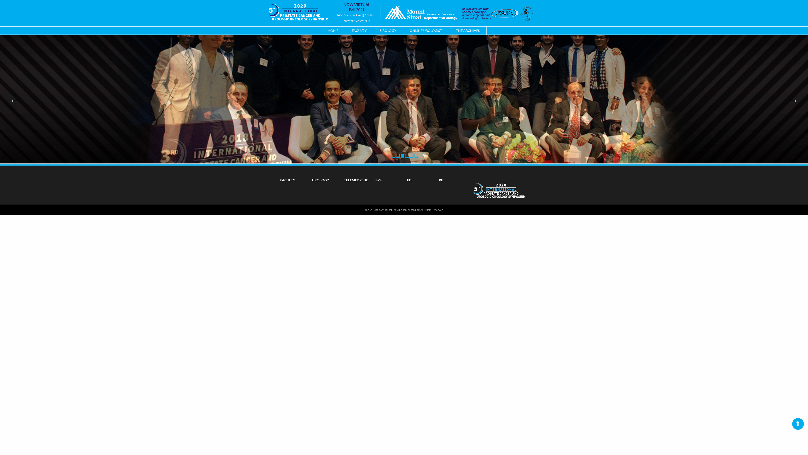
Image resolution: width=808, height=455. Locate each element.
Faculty (359, 30)
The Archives (468, 30)
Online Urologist (426, 30)
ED (409, 180)
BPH (378, 180)
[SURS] (495, 13)
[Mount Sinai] (421, 13)
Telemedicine (356, 180)
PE (441, 180)
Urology (388, 30)
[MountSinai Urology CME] (297, 11)
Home (333, 30)
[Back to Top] (798, 424)
